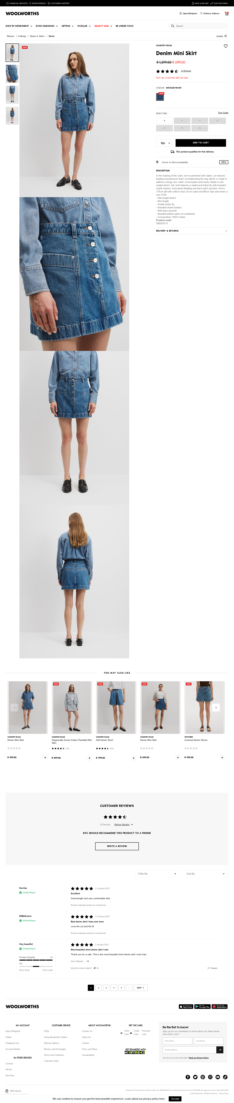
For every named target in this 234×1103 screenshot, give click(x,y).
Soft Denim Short (104, 740)
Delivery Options (51, 1043)
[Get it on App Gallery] (220, 1006)
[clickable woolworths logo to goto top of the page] (22, 1006)
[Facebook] (189, 1077)
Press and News (89, 1049)
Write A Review (117, 846)
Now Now (10, 1075)
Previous (14, 707)
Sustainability (88, 1055)
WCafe (9, 1069)
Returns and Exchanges (55, 1049)
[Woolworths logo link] (22, 13)
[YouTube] (219, 1077)
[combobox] (201, 26)
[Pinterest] (204, 1077)
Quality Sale (101, 26)
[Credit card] (131, 1033)
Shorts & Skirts (37, 36)
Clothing (22, 36)
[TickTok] (226, 1077)
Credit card (136, 1032)
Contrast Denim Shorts (195, 740)
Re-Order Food (125, 26)
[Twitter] (197, 1077)
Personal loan (146, 1032)
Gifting (66, 26)
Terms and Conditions (54, 1055)
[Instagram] (212, 1077)
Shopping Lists (12, 1043)
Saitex (209, 175)
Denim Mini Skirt (15, 740)
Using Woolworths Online (55, 1037)
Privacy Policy (223, 1093)
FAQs (46, 1031)
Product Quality (27, 957)
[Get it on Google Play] (203, 1006)
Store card (126, 1032)
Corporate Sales (51, 1061)
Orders (9, 1037)
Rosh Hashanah (45, 26)
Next (216, 707)
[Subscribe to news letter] (219, 1049)
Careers (85, 1043)
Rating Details (122, 824)
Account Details (13, 1049)
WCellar (82, 26)
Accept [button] (175, 1098)
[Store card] (121, 1033)
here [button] (161, 1098)
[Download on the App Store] (186, 1006)
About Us (86, 1037)
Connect (9, 1063)
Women (10, 36)
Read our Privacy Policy (199, 1058)
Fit (20, 963)
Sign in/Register (13, 1031)
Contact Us (87, 1031)
